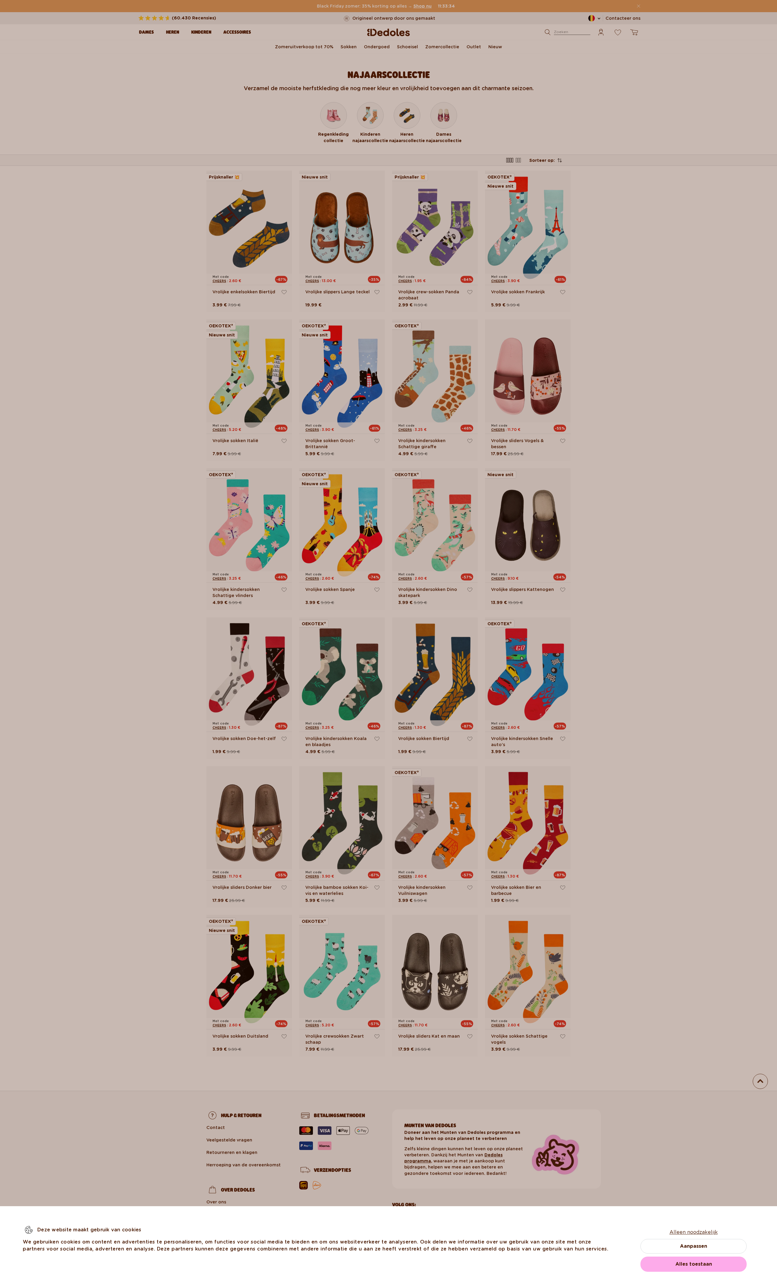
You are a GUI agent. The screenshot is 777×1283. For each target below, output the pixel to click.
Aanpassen (693, 1246)
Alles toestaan (693, 1264)
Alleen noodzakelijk (694, 1232)
